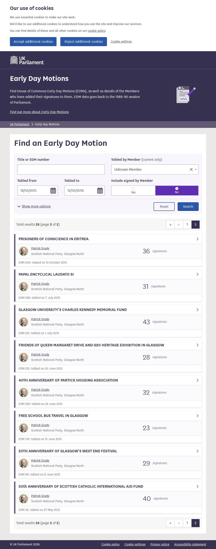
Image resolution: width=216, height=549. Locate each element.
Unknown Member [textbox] (153, 169)
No (177, 192)
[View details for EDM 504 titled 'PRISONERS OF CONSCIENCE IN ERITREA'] (108, 250)
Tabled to (71, 181)
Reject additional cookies (84, 42)
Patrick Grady (40, 248)
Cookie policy (110, 544)
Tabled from (26, 181)
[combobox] (155, 169)
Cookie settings (121, 41)
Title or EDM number (33, 160)
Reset (164, 207)
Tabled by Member (136, 160)
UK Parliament (19, 124)
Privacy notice (159, 544)
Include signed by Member (132, 181)
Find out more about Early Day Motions (39, 112)
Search (188, 207)
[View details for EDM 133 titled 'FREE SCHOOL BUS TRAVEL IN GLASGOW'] (108, 427)
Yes (133, 192)
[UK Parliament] (27, 60)
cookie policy (96, 31)
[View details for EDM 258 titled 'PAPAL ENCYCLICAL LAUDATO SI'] (108, 285)
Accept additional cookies (33, 42)
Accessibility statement (190, 544)
